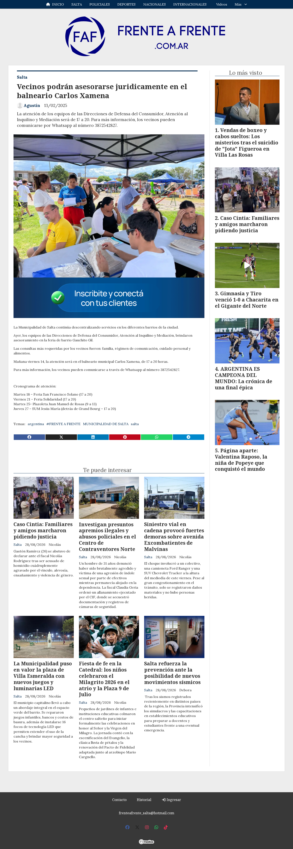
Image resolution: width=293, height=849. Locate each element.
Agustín (32, 105)
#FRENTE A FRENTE (63, 424)
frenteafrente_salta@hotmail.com (146, 813)
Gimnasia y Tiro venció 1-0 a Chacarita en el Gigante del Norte (246, 299)
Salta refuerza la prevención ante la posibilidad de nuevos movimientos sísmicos (172, 672)
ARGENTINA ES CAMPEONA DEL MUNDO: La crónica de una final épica (243, 378)
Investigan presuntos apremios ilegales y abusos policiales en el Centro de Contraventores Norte (107, 536)
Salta (22, 77)
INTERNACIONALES (190, 4)
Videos (221, 4)
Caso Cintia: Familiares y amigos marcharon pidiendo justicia (43, 530)
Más (238, 4)
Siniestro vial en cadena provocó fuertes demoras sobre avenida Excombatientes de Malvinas (174, 536)
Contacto (119, 799)
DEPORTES (126, 4)
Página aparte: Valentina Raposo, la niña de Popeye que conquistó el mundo (241, 459)
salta (135, 424)
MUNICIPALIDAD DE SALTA (105, 424)
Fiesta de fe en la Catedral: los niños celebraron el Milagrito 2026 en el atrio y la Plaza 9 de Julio (104, 679)
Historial (144, 799)
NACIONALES (154, 4)
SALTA (76, 4)
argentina (36, 424)
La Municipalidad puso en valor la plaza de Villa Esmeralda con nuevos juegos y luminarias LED (43, 676)
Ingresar (173, 799)
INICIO (58, 4)
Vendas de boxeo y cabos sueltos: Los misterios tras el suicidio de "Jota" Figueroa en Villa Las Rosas (246, 142)
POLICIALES (99, 4)
